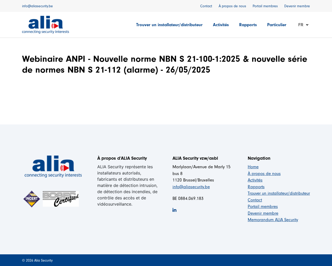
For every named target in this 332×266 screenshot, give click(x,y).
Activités (221, 24)
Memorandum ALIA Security (273, 219)
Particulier (276, 24)
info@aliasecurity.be (37, 6)
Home (253, 166)
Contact (206, 6)
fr (301, 24)
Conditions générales (75, 260)
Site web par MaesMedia (290, 260)
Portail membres (265, 6)
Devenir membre (297, 6)
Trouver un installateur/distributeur (169, 24)
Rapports (248, 24)
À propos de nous (232, 6)
